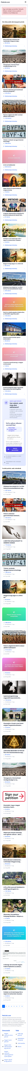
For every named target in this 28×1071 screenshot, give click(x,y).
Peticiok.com (5, 2)
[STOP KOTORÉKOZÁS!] (14, 161)
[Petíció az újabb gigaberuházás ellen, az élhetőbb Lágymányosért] (14, 309)
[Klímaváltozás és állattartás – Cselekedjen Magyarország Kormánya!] (14, 36)
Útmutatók (6, 1030)
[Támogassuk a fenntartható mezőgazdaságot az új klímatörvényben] (14, 61)
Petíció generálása (15, 449)
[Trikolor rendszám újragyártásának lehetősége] (14, 136)
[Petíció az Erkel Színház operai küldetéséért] (14, 334)
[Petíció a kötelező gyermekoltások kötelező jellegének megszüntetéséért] (14, 86)
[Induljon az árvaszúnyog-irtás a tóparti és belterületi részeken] (14, 235)
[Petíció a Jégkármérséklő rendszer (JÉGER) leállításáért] (14, 111)
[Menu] (25, 2)
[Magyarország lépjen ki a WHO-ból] (14, 259)
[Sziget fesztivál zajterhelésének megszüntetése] (14, 185)
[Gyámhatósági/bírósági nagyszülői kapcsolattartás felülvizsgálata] (14, 384)
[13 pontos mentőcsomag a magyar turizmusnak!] (14, 359)
